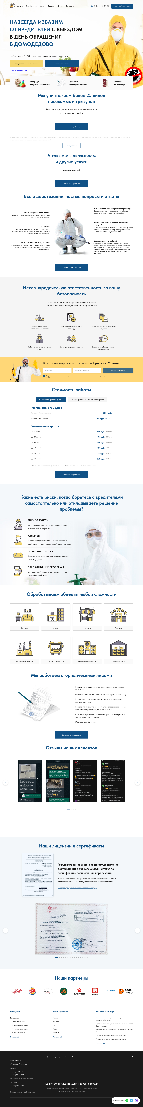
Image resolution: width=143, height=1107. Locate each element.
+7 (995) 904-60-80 (17, 1075)
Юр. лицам (57, 1057)
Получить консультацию (71, 267)
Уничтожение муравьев (20, 1025)
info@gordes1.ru (15, 1060)
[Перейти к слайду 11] (76, 957)
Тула (54, 1025)
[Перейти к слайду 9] (72, 957)
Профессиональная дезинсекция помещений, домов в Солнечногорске (114, 1025)
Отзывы (51, 6)
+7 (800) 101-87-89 (16, 1072)
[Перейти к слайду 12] (78, 957)
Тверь (55, 1029)
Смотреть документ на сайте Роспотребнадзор (77, 888)
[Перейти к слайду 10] (74, 957)
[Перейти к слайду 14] (82, 957)
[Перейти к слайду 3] (61, 957)
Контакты (70, 6)
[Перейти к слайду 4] (63, 957)
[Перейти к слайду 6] (67, 957)
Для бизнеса (31, 6)
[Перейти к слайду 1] (56, 957)
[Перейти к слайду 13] (80, 957)
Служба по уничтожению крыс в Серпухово (111, 1035)
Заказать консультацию (71, 735)
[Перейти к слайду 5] (65, 957)
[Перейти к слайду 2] (59, 957)
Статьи (74, 1057)
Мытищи (56, 1032)
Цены (42, 6)
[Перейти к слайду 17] (87, 957)
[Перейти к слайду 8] (70, 957)
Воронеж (56, 1022)
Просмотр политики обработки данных (22, 1092)
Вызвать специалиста (118, 370)
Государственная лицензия (26, 64)
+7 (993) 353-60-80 (17, 1086)
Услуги (20, 6)
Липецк (55, 1018)
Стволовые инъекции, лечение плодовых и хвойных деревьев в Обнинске (113, 1019)
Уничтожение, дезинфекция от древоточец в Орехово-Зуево (114, 1031)
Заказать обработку (71, 127)
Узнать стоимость (62, 64)
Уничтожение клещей (19, 1032)
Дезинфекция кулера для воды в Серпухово (111, 1039)
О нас (59, 6)
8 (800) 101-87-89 (100, 6)
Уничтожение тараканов (20, 1029)
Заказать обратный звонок (122, 6)
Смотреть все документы (19, 71)
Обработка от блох (18, 1022)
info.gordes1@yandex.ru (18, 1064)
